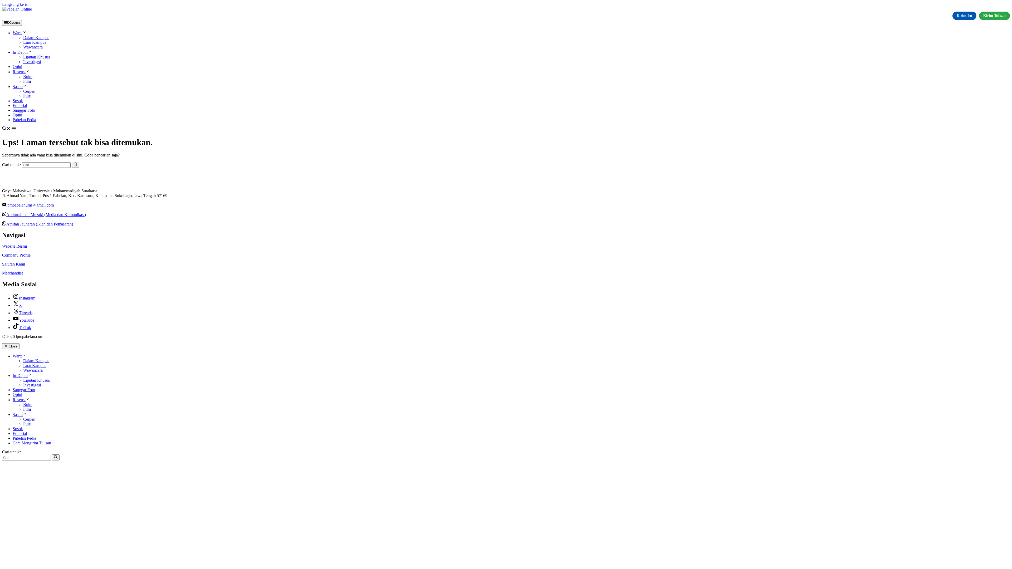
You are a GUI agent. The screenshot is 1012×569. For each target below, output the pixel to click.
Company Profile (16, 255)
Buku (27, 76)
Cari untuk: (11, 452)
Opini (17, 66)
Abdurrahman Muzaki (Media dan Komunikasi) (46, 214)
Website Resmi (14, 246)
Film (27, 81)
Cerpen (29, 91)
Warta (17, 33)
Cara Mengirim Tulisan (32, 443)
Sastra (18, 86)
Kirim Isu (964, 16)
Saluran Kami (13, 264)
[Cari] (75, 165)
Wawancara (33, 47)
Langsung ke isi (15, 4)
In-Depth (20, 52)
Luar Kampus (34, 42)
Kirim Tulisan (994, 16)
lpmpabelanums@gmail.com (30, 205)
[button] (6, 129)
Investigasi (32, 62)
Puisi (27, 96)
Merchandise (12, 273)
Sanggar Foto (24, 110)
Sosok (18, 101)
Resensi (19, 72)
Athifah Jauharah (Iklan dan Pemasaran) (39, 224)
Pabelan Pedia (24, 119)
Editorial (20, 105)
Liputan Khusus (36, 57)
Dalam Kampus (36, 37)
